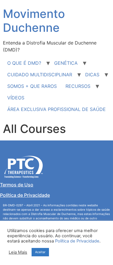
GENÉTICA (66, 63)
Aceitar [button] (40, 252)
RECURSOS (77, 86)
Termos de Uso (16, 185)
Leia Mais (18, 252)
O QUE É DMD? (24, 63)
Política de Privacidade (25, 195)
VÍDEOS (15, 98)
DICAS (92, 74)
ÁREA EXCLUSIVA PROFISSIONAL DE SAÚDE (56, 109)
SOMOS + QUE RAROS (32, 86)
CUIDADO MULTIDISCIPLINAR (39, 74)
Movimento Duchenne (34, 21)
